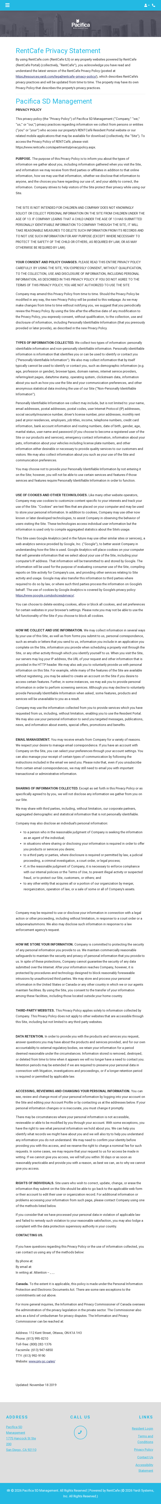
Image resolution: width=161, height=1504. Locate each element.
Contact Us (145, 1457)
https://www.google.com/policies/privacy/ (45, 595)
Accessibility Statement (144, 1468)
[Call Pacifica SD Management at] (154, 5)
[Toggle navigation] (7, 5)
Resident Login (142, 1428)
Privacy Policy (143, 1450)
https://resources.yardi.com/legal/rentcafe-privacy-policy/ (56, 76)
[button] (147, 5)
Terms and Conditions (145, 1439)
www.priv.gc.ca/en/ (42, 1361)
